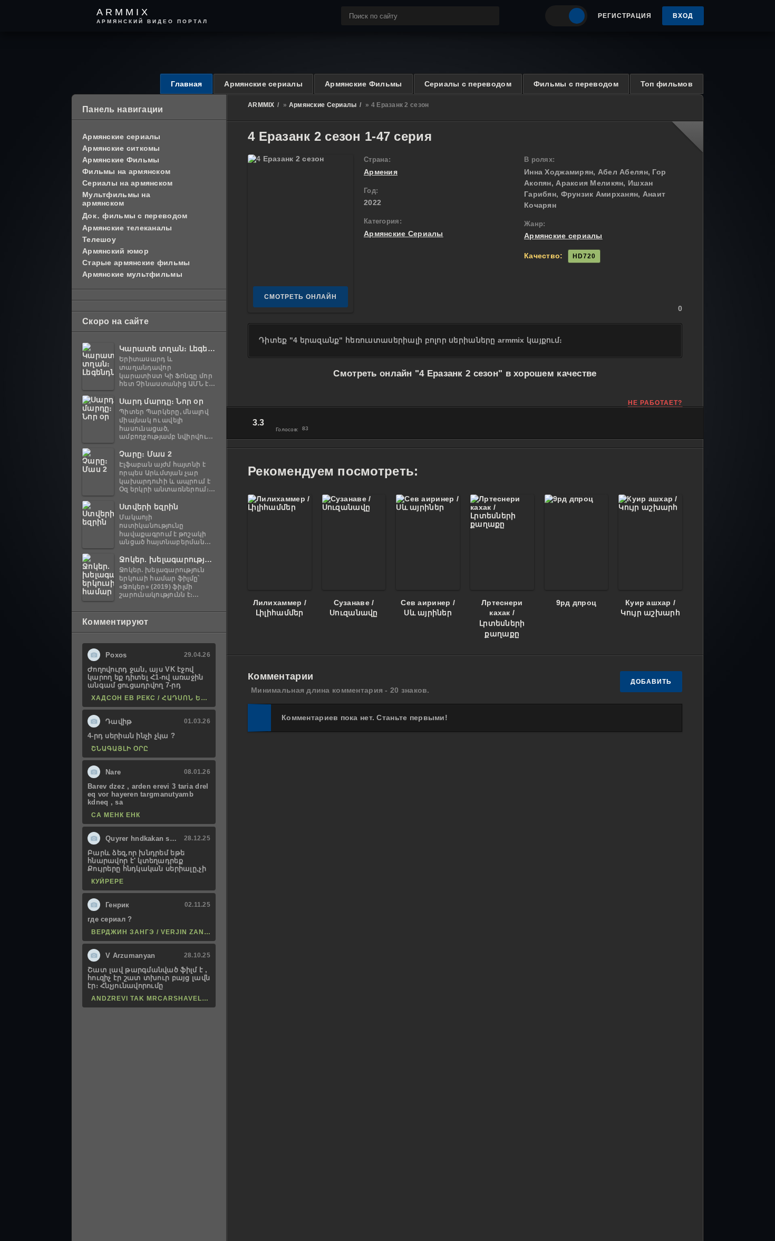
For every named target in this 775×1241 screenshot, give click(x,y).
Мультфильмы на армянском (116, 198)
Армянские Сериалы (323, 105)
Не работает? (655, 402)
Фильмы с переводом (576, 84)
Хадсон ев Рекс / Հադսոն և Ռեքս (150, 698)
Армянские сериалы (263, 84)
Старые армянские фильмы (136, 262)
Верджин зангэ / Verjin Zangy (150, 932)
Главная (186, 84)
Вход (683, 16)
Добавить (651, 681)
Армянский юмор (115, 251)
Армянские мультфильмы (132, 274)
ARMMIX (261, 105)
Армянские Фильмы (363, 84)
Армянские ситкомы (121, 148)
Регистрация (625, 16)
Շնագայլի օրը (120, 748)
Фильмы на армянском (126, 171)
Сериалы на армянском (127, 183)
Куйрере (107, 881)
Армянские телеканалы (127, 228)
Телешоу (99, 239)
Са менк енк (115, 815)
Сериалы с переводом (467, 84)
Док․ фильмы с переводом (134, 215)
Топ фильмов (667, 84)
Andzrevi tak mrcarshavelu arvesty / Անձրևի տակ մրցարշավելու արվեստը (150, 998)
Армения (381, 172)
